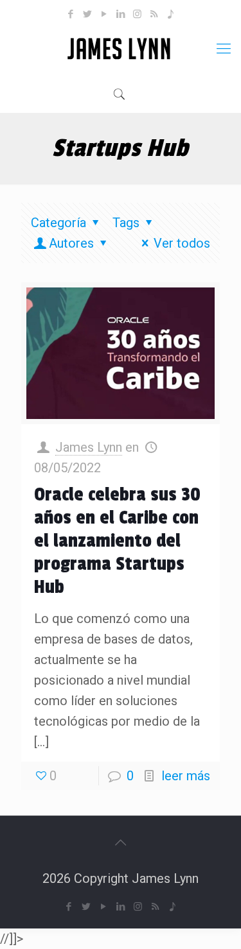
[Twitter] (87, 14)
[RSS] (154, 14)
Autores (71, 243)
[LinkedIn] (120, 14)
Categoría (58, 222)
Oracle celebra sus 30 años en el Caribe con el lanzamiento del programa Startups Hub (117, 541)
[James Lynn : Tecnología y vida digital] (120, 49)
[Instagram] (137, 14)
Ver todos (182, 243)
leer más (185, 775)
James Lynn (88, 447)
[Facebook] (70, 14)
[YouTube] (104, 14)
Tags (125, 222)
